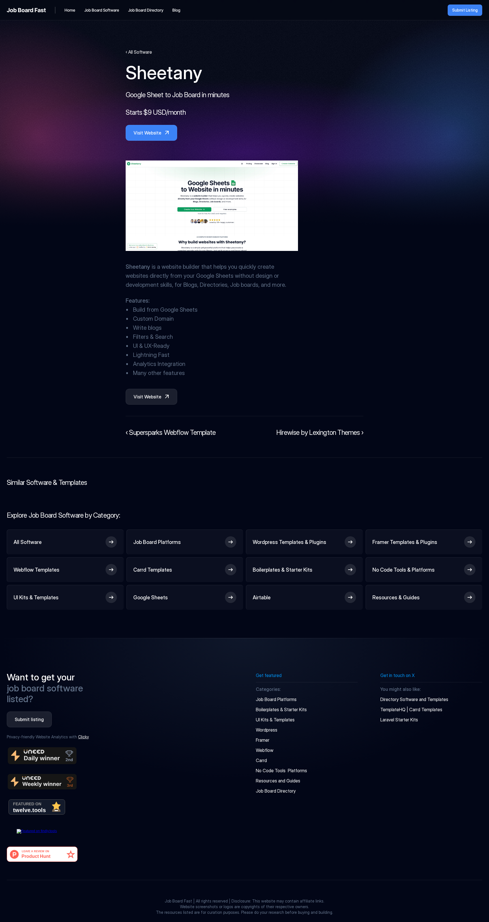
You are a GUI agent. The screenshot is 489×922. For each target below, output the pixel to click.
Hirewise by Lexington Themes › (319, 432)
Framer (262, 740)
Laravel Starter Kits (399, 720)
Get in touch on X (397, 675)
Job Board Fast (26, 10)
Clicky (83, 736)
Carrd (261, 760)
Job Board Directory (276, 791)
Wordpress (266, 730)
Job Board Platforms (276, 699)
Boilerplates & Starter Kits (281, 709)
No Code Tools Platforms (281, 770)
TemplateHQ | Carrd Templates (411, 709)
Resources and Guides (278, 781)
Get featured (269, 675)
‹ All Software (139, 52)
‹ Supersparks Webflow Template (171, 432)
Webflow (264, 750)
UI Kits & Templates (275, 720)
